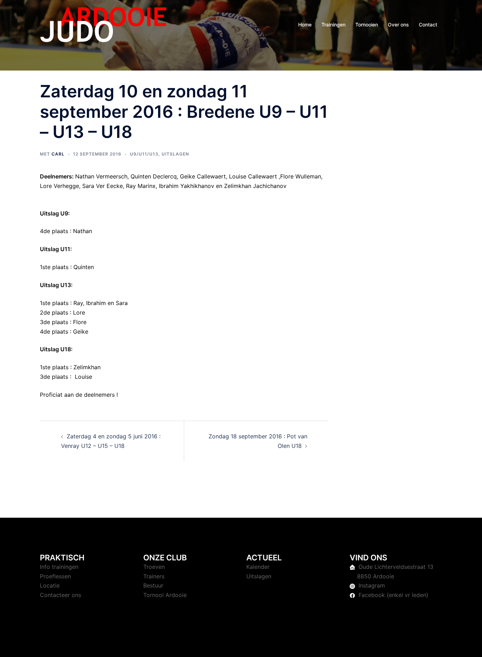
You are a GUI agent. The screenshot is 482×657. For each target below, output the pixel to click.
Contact (428, 25)
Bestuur (153, 585)
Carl (58, 154)
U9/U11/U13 (144, 154)
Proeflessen (55, 576)
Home (305, 25)
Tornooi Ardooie (165, 594)
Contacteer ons (60, 594)
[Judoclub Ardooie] (103, 24)
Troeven (154, 566)
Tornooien (366, 25)
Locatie (50, 585)
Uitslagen (175, 154)
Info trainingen (59, 566)
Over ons (398, 25)
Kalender (258, 566)
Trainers (153, 576)
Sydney (190, 645)
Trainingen (333, 25)
